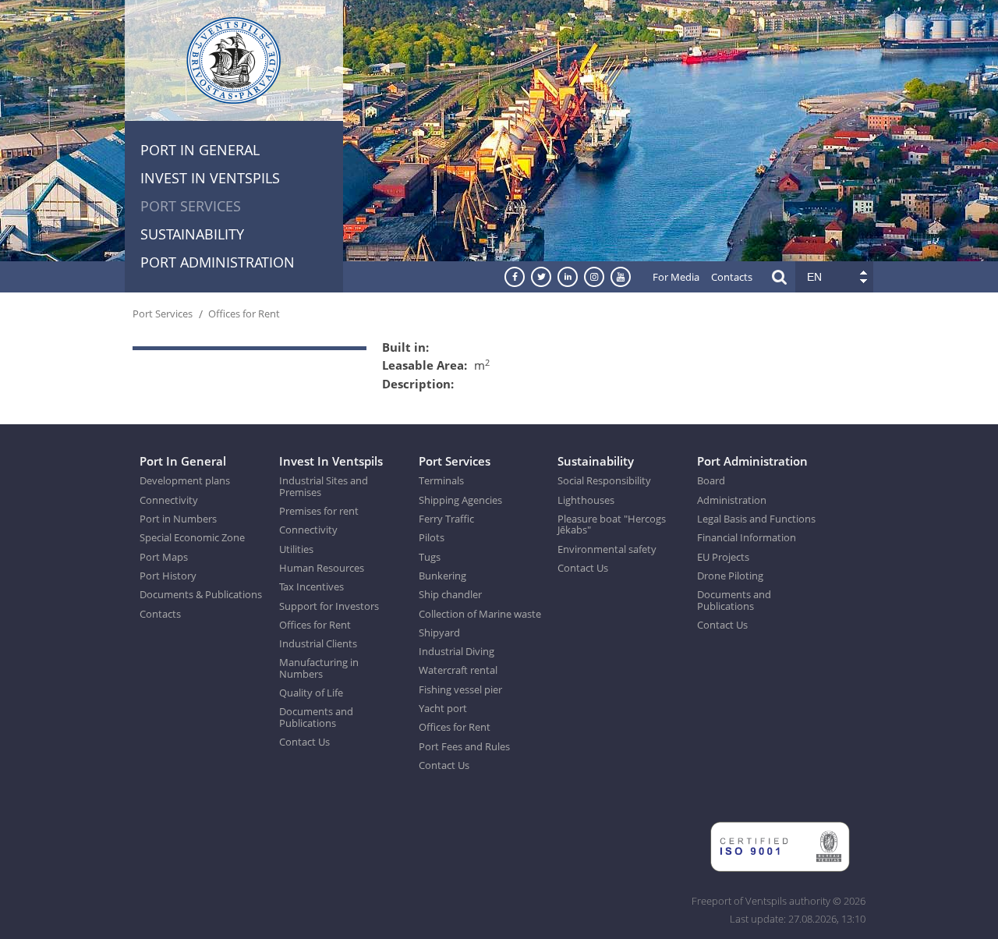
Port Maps (164, 556)
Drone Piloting (730, 575)
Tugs (430, 556)
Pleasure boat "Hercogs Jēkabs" (611, 524)
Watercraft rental (458, 669)
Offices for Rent (244, 314)
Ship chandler (450, 594)
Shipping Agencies (460, 499)
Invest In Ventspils (210, 177)
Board (711, 480)
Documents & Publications (201, 594)
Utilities (296, 549)
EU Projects (723, 556)
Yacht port (443, 708)
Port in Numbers (178, 518)
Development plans (185, 480)
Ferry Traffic (446, 518)
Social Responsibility (604, 480)
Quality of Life (311, 692)
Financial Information (746, 537)
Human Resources (321, 567)
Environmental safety (606, 549)
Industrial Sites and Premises (323, 486)
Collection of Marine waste (480, 613)
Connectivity (169, 499)
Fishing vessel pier (460, 689)
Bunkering (442, 575)
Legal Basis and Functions (756, 518)
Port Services (190, 206)
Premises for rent (319, 510)
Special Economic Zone (192, 537)
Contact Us (304, 741)
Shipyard (439, 632)
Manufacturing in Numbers (319, 668)
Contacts (731, 277)
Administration (731, 499)
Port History (168, 575)
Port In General (200, 149)
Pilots (431, 537)
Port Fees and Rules (464, 746)
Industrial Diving (456, 651)
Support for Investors (329, 606)
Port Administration (217, 262)
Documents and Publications (316, 717)
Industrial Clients (318, 643)
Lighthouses (585, 499)
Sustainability (192, 234)
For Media (676, 277)
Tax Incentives (311, 586)
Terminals (441, 480)
